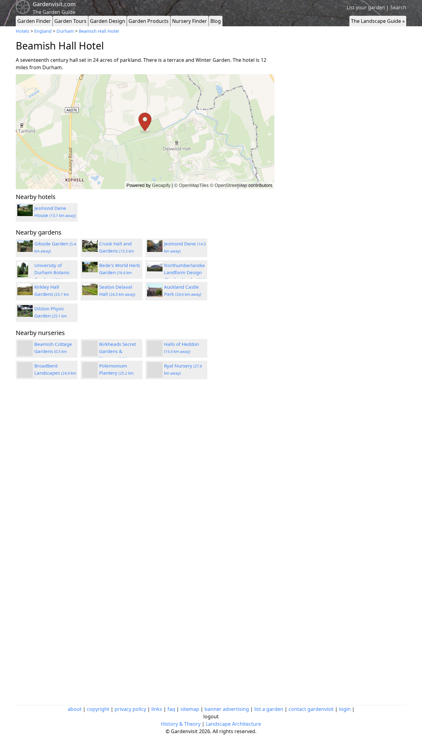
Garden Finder (34, 21)
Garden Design (107, 21)
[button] (145, 131)
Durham (65, 31)
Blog (215, 21)
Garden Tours (70, 21)
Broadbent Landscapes (55, 373)
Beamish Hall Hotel (99, 31)
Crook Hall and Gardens (116, 250)
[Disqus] (145, 467)
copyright (98, 709)
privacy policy (130, 709)
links (156, 709)
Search (398, 7)
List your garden (366, 7)
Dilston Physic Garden (50, 315)
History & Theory (180, 723)
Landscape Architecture (233, 723)
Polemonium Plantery (116, 373)
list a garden (268, 709)
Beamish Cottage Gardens (53, 351)
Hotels (22, 31)
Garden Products (149, 21)
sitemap (189, 709)
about (75, 709)
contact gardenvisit (311, 709)
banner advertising (227, 709)
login (345, 709)
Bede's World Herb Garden (119, 272)
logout (211, 716)
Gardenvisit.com (54, 4)
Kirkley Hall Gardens (51, 294)
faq (171, 709)
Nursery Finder (189, 21)
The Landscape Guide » (378, 21)
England (43, 31)
